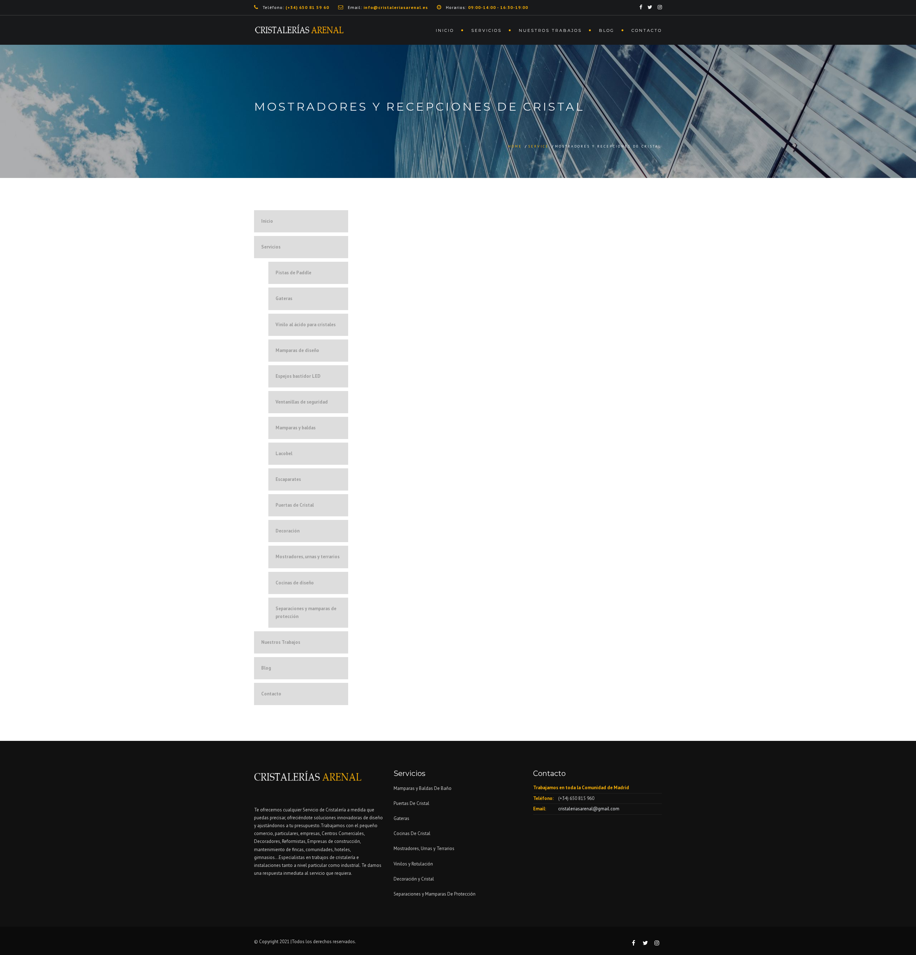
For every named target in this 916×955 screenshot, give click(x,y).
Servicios (486, 30)
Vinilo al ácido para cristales (306, 325)
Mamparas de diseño (297, 350)
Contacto (647, 30)
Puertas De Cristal (412, 803)
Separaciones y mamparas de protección (306, 612)
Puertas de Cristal (295, 505)
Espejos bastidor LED (298, 376)
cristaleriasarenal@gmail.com (588, 809)
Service (538, 146)
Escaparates (288, 479)
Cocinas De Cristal (412, 833)
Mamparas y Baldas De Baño (423, 788)
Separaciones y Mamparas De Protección (435, 894)
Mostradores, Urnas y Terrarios (424, 848)
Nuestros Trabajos (550, 30)
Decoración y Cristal (414, 879)
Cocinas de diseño (295, 583)
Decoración (287, 531)
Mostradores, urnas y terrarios (308, 557)
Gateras (284, 298)
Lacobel (284, 453)
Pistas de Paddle (293, 273)
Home (515, 146)
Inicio (445, 30)
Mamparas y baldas (296, 428)
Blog (606, 30)
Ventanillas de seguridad (302, 402)
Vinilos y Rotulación (413, 864)
